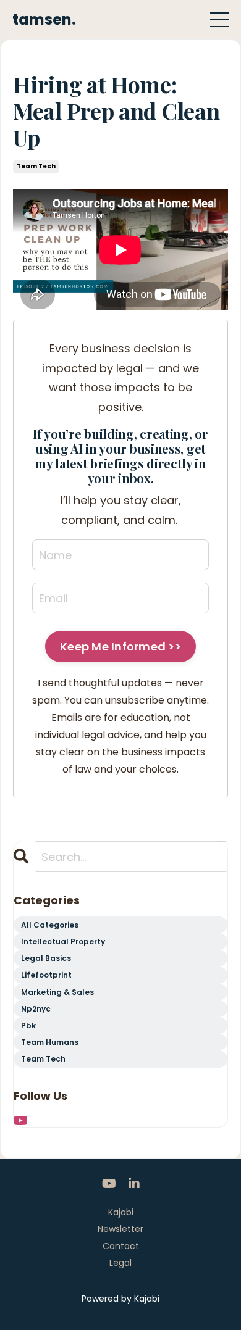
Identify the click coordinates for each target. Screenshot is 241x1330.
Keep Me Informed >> (120, 646)
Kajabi (120, 1212)
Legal (120, 1263)
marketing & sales (57, 992)
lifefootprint (46, 975)
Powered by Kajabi (120, 1298)
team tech (36, 166)
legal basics (46, 958)
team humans (49, 1042)
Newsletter (120, 1229)
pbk (28, 1025)
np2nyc (36, 1009)
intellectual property (63, 941)
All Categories (49, 925)
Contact (121, 1246)
